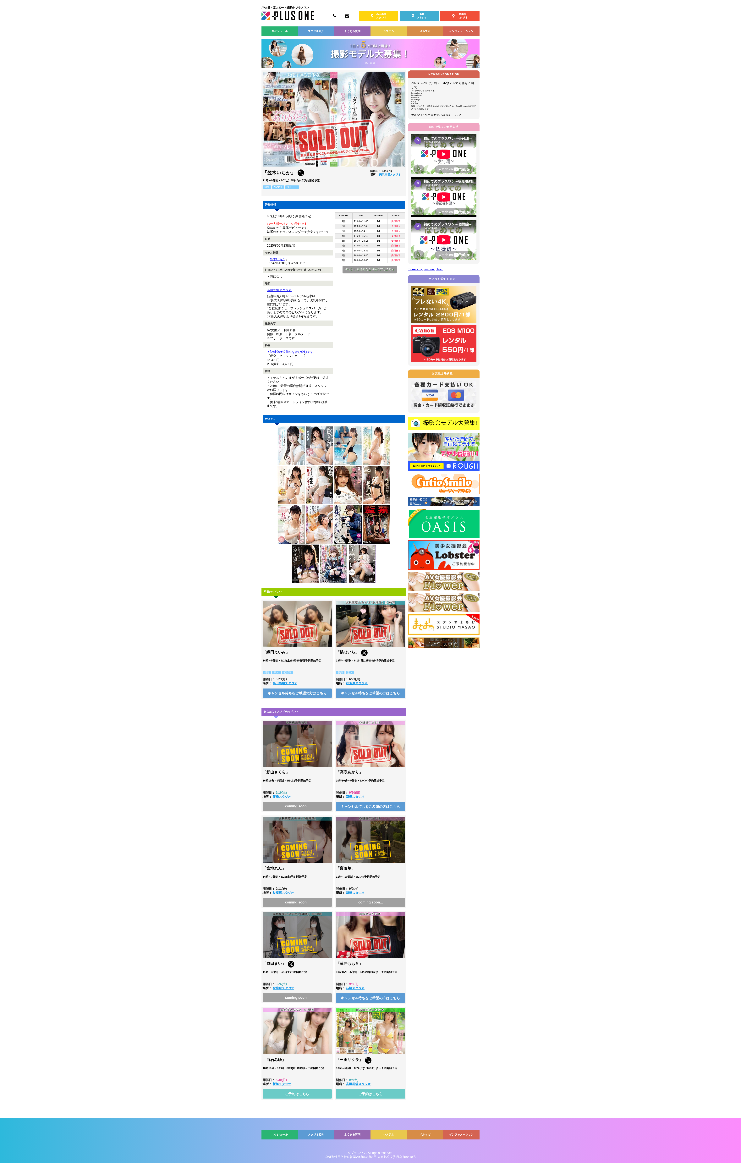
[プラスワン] (287, 18)
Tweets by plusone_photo (425, 269)
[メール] (347, 16)
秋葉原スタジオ (357, 683)
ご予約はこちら (297, 1094)
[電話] (334, 16)
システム (388, 31)
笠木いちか (277, 259)
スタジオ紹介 (316, 31)
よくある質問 (352, 31)
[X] (301, 175)
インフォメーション (461, 31)
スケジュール (280, 31)
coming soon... (297, 806)
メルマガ (425, 31)
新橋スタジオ (282, 796)
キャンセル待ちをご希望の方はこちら (369, 269)
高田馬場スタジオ (390, 174)
